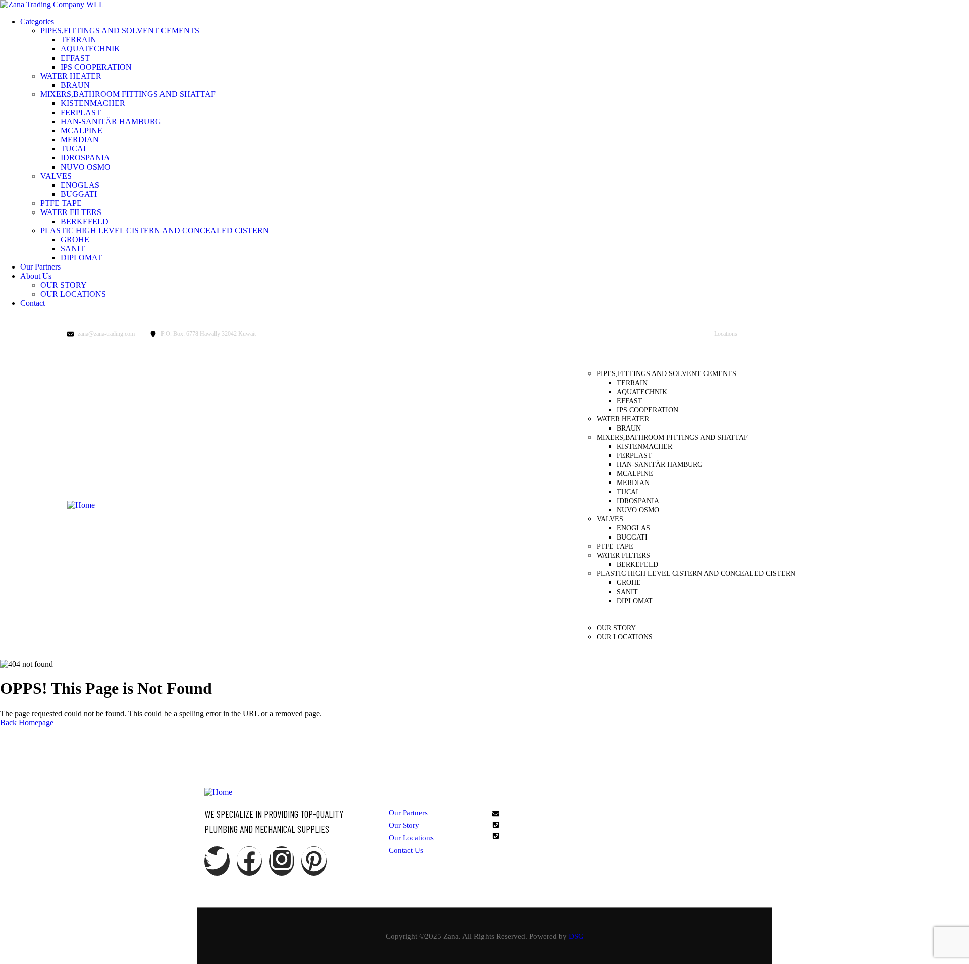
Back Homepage (26, 722)
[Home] (81, 505)
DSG (576, 936)
